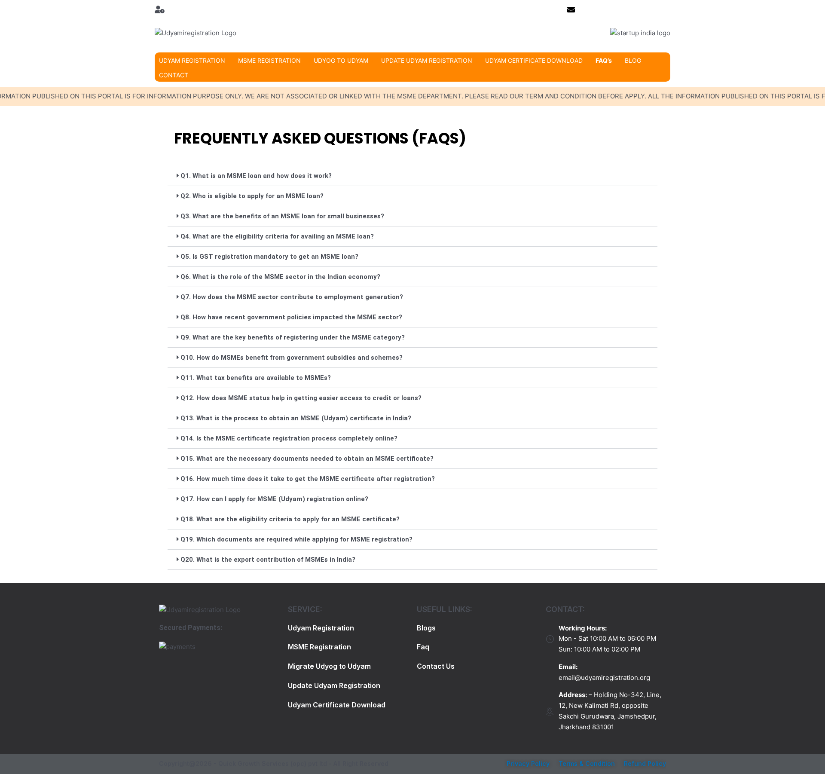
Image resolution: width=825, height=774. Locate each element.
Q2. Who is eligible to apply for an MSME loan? (252, 196)
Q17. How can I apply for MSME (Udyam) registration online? (274, 499)
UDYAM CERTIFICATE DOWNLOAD (534, 60)
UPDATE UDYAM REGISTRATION (426, 60)
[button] (412, 176)
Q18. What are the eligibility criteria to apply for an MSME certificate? (290, 519)
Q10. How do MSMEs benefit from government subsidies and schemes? (291, 357)
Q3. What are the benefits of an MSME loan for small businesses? (282, 216)
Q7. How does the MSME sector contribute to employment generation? (291, 297)
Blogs (426, 628)
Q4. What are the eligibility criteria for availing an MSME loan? (277, 236)
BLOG (633, 60)
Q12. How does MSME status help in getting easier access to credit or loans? (301, 398)
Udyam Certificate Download (336, 705)
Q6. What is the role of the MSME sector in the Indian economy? (280, 277)
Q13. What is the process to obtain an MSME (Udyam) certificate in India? (295, 418)
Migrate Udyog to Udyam (329, 666)
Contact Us (436, 666)
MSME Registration (319, 646)
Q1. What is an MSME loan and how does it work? (256, 176)
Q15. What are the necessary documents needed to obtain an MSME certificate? (307, 458)
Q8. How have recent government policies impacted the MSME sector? (291, 317)
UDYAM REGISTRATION (192, 60)
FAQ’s (604, 60)
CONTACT (173, 75)
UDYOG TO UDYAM (341, 60)
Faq (423, 646)
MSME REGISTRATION (269, 60)
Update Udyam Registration (334, 685)
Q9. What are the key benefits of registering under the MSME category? (292, 337)
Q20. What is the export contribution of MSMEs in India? (267, 559)
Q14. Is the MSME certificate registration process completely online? (288, 438)
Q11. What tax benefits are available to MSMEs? (255, 378)
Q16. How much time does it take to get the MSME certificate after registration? (307, 479)
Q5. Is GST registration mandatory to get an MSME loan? (269, 256)
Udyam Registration (321, 628)
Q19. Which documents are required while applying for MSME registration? (296, 539)
